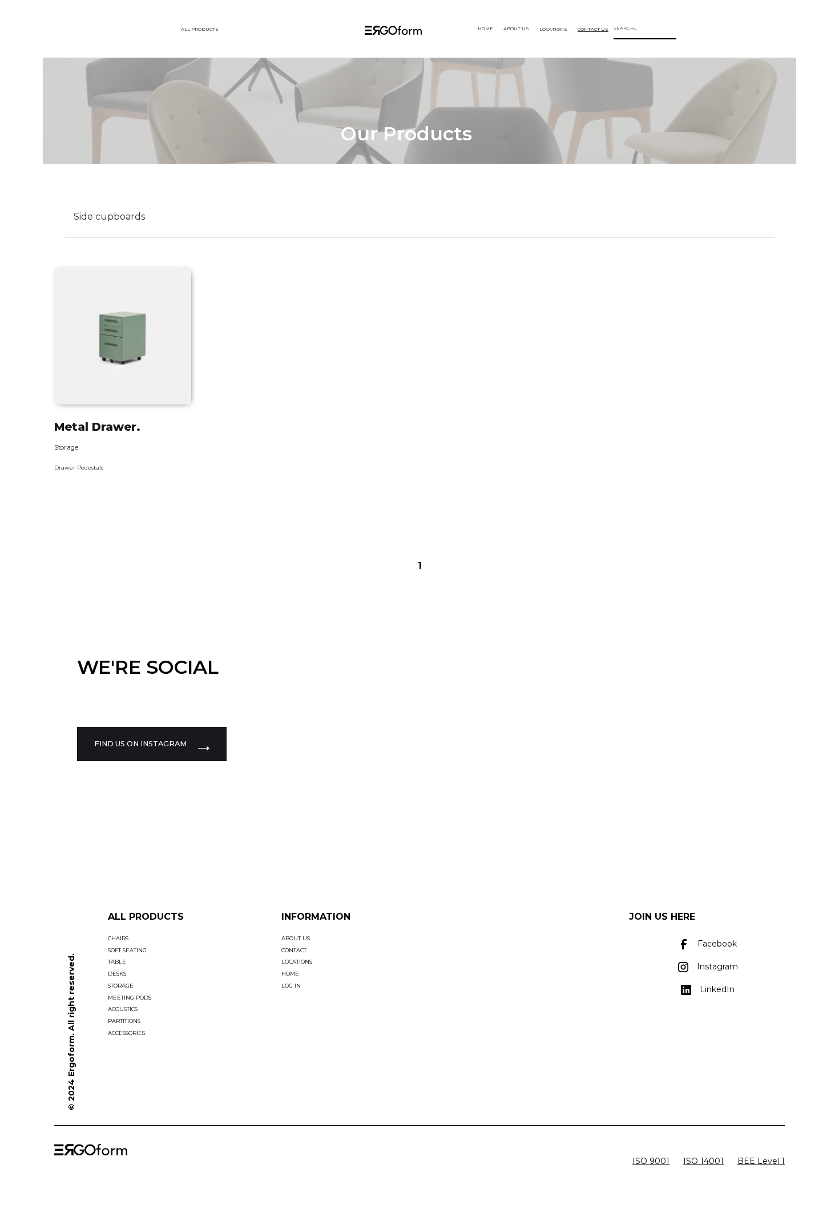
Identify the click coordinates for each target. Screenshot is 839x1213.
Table (117, 962)
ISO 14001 (703, 1161)
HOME (485, 28)
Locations (296, 962)
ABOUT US (516, 28)
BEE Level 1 (761, 1161)
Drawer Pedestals (78, 467)
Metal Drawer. (97, 427)
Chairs (118, 938)
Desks (117, 974)
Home (290, 974)
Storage (66, 447)
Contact (293, 950)
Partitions (124, 1021)
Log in (291, 985)
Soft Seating (127, 950)
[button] (199, 29)
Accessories (126, 1033)
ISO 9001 (650, 1161)
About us (295, 938)
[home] (393, 33)
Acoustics (123, 1009)
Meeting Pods (129, 997)
